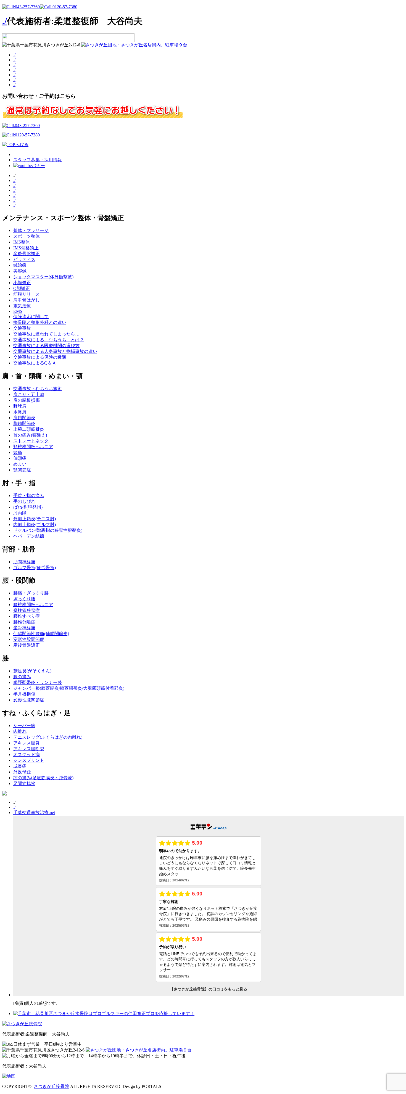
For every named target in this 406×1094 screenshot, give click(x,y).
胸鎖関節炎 (24, 423)
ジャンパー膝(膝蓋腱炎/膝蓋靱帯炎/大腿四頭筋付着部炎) (68, 688)
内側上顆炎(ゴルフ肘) (34, 524)
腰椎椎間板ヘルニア (33, 604)
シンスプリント (28, 760)
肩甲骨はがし (26, 300)
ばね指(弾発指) (28, 507)
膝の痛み (22, 676)
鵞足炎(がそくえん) (32, 670)
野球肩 (20, 406)
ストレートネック (31, 440)
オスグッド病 (26, 754)
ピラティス (24, 259)
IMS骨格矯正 (26, 247)
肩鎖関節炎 (24, 417)
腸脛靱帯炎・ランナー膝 (37, 682)
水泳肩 (20, 411)
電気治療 (22, 305)
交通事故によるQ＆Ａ (34, 363)
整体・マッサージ (31, 230)
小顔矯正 (22, 282)
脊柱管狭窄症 (26, 610)
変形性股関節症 (28, 639)
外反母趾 (22, 772)
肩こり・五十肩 (28, 394)
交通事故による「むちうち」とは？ (48, 339)
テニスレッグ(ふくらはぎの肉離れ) (47, 737)
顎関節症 (22, 469)
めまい (20, 464)
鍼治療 (20, 265)
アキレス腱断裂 (28, 748)
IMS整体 (21, 242)
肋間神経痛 (24, 561)
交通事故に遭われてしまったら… (46, 334)
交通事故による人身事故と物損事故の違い (55, 351)
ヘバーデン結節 (28, 536)
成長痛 (20, 766)
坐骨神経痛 (24, 627)
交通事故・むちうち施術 (37, 388)
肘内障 (20, 513)
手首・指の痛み (28, 495)
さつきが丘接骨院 (51, 1086)
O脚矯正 (21, 288)
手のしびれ (24, 501)
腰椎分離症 (24, 622)
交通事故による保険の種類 (39, 357)
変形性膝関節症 (28, 699)
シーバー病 (24, 725)
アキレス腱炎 (26, 743)
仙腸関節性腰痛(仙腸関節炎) (41, 633)
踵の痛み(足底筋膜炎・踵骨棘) (43, 777)
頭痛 (17, 452)
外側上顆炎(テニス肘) (34, 518)
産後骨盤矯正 (26, 253)
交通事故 (22, 328)
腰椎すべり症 (26, 616)
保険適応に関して (31, 316)
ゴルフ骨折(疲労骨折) (34, 567)
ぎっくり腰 (24, 598)
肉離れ (20, 731)
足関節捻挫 (24, 783)
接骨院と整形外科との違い (39, 322)
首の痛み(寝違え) (30, 435)
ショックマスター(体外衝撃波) (43, 276)
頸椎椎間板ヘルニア (33, 446)
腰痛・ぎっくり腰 (31, 593)
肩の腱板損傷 (26, 400)
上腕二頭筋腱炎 (28, 429)
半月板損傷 (24, 694)
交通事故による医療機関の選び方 (46, 345)
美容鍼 (20, 271)
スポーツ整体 (26, 236)
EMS (17, 311)
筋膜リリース (26, 294)
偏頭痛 (20, 458)
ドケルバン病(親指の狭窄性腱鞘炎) (47, 530)
